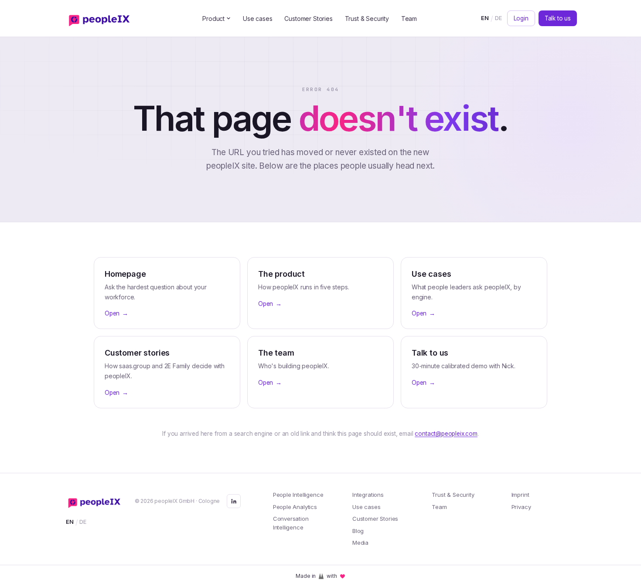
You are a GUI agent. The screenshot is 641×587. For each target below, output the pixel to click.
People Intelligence (298, 494)
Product (213, 18)
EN (485, 17)
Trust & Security (367, 18)
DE (498, 17)
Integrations (368, 494)
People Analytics (295, 506)
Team (409, 18)
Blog (358, 530)
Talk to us (558, 18)
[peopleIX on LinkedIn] (234, 501)
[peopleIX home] (101, 18)
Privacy (521, 506)
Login (521, 18)
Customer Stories (308, 18)
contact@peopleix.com (446, 433)
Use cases (257, 18)
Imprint (520, 494)
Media (360, 542)
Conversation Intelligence (291, 523)
